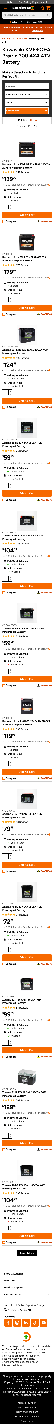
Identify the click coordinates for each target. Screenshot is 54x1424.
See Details (37, 30)
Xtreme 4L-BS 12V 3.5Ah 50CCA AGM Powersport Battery (23, 630)
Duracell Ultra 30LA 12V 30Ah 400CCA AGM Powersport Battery (24, 258)
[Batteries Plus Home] (23, 8)
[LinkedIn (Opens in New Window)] (26, 1323)
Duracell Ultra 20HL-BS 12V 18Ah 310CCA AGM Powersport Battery (26, 166)
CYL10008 (7, 161)
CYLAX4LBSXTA (9, 625)
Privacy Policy (27, 1420)
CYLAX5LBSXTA (9, 439)
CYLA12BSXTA (9, 1181)
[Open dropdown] (49, 184)
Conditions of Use (27, 1407)
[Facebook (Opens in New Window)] (8, 1323)
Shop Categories (14, 1273)
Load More (27, 1253)
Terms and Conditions (27, 1411)
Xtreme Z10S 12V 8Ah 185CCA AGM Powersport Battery (22, 537)
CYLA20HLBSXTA (10, 346)
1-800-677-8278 (19, 1310)
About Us (9, 1280)
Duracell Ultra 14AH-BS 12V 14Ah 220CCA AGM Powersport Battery (26, 723)
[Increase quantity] (10, 206)
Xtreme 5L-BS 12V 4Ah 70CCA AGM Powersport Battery (22, 444)
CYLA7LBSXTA (9, 903)
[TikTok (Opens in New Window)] (35, 1323)
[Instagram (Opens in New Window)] (17, 1323)
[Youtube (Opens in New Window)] (43, 1323)
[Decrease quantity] (10, 208)
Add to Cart (27, 215)
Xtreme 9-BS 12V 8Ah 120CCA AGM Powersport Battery (22, 815)
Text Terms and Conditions (27, 1416)
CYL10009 (7, 253)
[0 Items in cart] (48, 8)
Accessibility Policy (27, 1402)
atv (13, 38)
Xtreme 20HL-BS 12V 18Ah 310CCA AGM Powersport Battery (25, 351)
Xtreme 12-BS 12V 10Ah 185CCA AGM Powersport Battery (23, 1187)
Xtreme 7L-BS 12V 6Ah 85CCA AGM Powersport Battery (22, 908)
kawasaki (22, 38)
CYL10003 (7, 718)
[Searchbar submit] (49, 15)
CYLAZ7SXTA (8, 996)
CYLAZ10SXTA (9, 532)
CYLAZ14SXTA (9, 1089)
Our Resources (13, 1294)
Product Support (14, 1287)
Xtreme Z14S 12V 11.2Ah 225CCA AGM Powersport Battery (24, 1094)
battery (6, 38)
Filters (25, 120)
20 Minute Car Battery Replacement (27, 2)
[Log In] (42, 8)
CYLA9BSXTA (8, 810)
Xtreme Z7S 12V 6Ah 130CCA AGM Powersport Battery (21, 1001)
